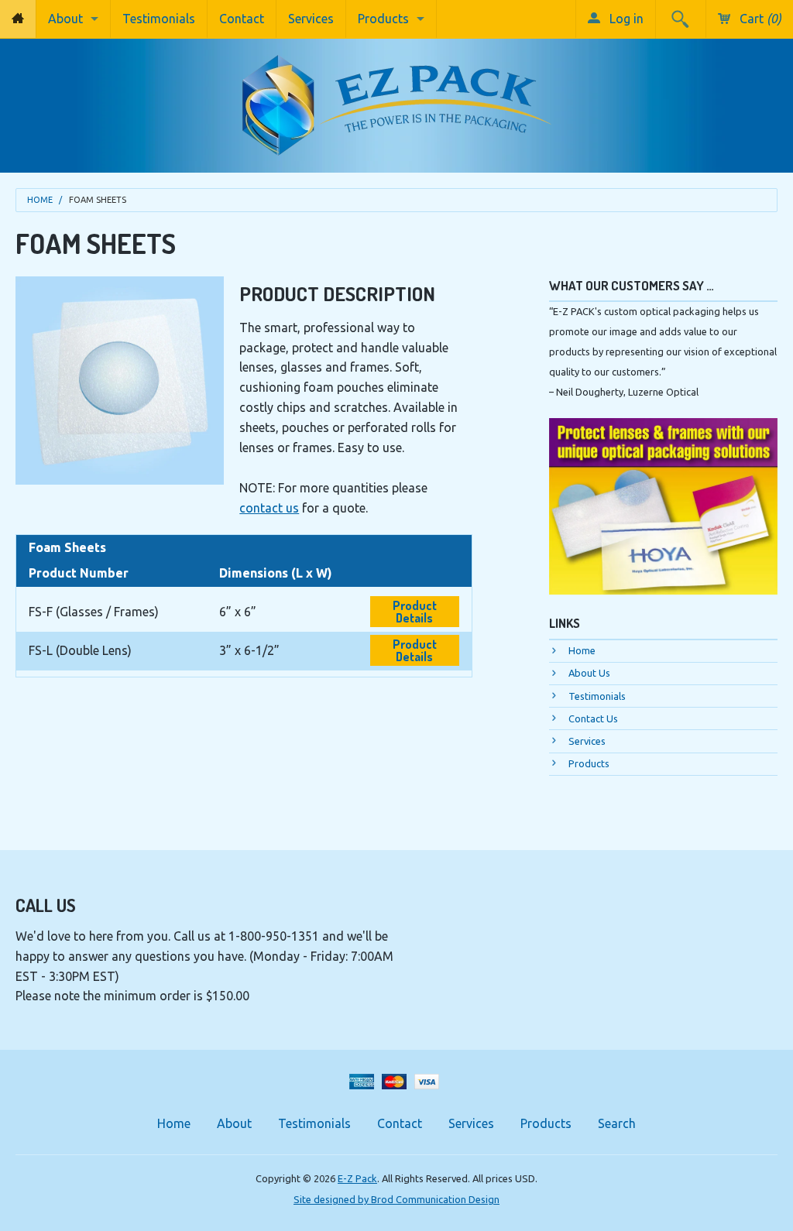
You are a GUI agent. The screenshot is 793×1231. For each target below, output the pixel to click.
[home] (18, 19)
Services (311, 19)
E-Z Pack (357, 1178)
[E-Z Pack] (396, 100)
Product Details (415, 612)
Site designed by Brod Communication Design (396, 1199)
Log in (625, 19)
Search (617, 1123)
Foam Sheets (97, 200)
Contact (241, 19)
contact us (269, 508)
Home (40, 200)
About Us (589, 672)
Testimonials (158, 19)
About (65, 19)
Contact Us (593, 718)
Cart (758, 19)
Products (383, 19)
